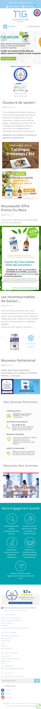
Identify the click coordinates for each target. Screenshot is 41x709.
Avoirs (3, 643)
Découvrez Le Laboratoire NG (10, 618)
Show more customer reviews (20, 603)
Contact (15, 2)
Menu (11, 26)
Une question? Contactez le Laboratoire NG (15, 628)
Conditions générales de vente (11, 620)
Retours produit (6, 638)
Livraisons (4, 625)
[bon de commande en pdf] (20, 87)
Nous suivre (26, 2)
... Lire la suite (15, 376)
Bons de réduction (7, 648)
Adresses (4, 646)
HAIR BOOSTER (31, 343)
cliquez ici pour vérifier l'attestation (14, 610)
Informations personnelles (10, 636)
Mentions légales (6, 623)
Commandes (5, 641)
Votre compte (10, 632)
